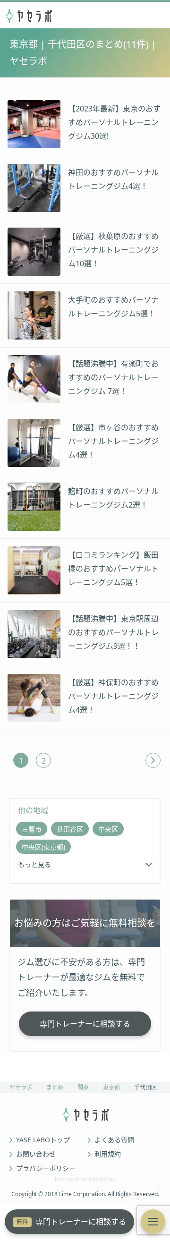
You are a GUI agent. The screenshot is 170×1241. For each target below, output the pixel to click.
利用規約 (107, 1154)
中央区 (108, 828)
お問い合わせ (36, 1154)
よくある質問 (114, 1140)
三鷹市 (32, 828)
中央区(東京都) (43, 846)
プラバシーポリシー (46, 1168)
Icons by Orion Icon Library (85, 1179)
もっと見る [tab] (34, 864)
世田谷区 (70, 828)
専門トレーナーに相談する (71, 1221)
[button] (153, 1221)
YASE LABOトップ (43, 1140)
